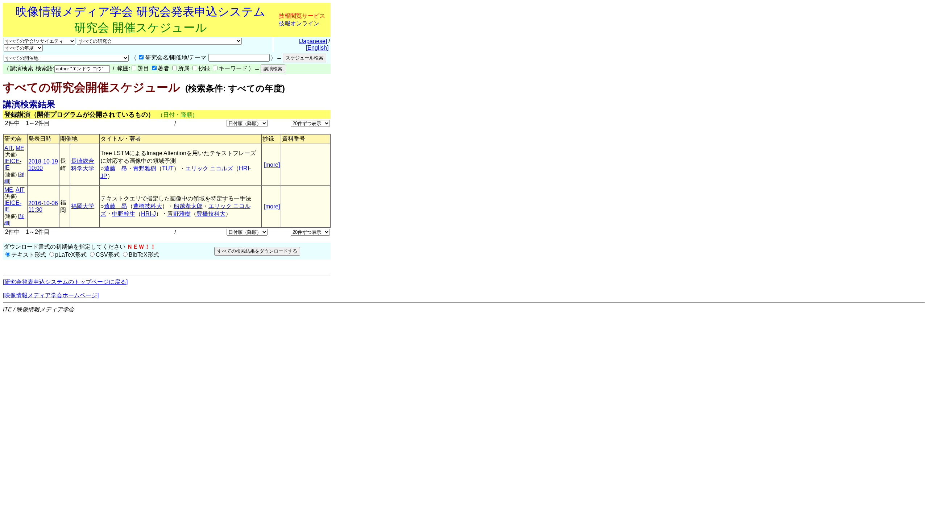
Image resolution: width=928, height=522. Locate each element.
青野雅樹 (144, 168)
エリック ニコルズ (209, 168)
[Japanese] (313, 41)
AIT (8, 148)
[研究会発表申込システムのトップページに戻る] (65, 282)
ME (20, 148)
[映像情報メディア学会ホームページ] (51, 295)
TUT (168, 168)
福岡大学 (82, 206)
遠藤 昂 (115, 168)
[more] (272, 165)
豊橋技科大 (147, 206)
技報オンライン (299, 23)
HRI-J (148, 214)
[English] (317, 48)
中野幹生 (123, 214)
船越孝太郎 (188, 206)
